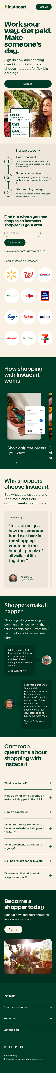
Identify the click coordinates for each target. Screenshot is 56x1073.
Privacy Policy (10, 1056)
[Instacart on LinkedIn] (5, 1047)
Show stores (15, 242)
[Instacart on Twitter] (16, 1047)
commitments (15, 503)
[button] (28, 174)
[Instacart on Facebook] (10, 1047)
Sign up (28, 83)
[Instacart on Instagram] (21, 1047)
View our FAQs (35, 251)
